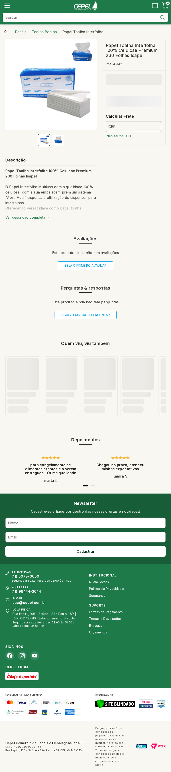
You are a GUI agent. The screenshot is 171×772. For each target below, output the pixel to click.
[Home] (85, 5)
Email (12, 537)
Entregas (95, 625)
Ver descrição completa (25, 217)
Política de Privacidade (106, 589)
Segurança (97, 595)
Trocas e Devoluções (105, 619)
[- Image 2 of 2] (58, 140)
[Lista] (7, 5)
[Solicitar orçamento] (155, 5)
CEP (112, 126)
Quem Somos (99, 582)
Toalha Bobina (44, 32)
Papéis (20, 32)
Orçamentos (98, 632)
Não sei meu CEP (119, 136)
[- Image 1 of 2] (44, 140)
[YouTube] (34, 655)
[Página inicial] (5, 32)
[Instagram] (22, 655)
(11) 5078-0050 (25, 576)
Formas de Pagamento (106, 612)
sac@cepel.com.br (29, 603)
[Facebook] (9, 655)
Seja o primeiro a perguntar (85, 315)
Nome (13, 523)
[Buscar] (162, 17)
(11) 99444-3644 (26, 591)
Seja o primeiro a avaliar (85, 265)
